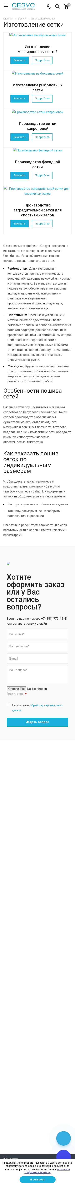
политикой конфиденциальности (47, 1171)
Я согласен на (37, 708)
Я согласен (37, 1179)
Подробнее (42, 60)
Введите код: (17, 694)
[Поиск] (57, 7)
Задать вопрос (37, 722)
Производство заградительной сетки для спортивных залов (38, 210)
